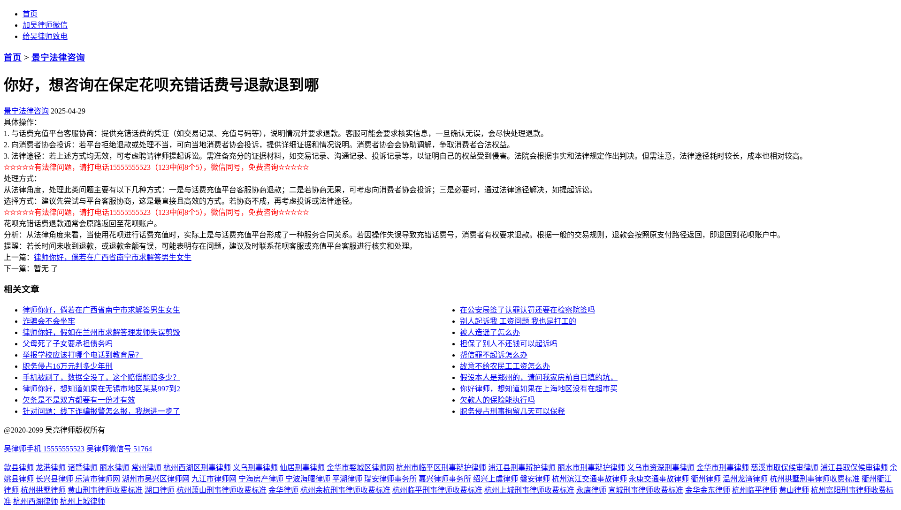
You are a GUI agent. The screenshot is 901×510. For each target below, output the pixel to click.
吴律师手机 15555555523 (44, 449)
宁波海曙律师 (307, 479)
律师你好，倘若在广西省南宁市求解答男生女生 (112, 257)
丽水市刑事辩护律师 (591, 468)
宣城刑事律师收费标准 (645, 490)
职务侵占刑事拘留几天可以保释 (512, 411)
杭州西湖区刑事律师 (197, 468)
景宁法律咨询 (58, 57)
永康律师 (591, 490)
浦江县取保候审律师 (854, 468)
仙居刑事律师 (302, 468)
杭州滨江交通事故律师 (589, 479)
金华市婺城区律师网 (360, 468)
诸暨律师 (83, 468)
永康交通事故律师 (659, 479)
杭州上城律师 (82, 501)
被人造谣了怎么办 (490, 332)
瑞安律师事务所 (390, 479)
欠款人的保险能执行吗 (497, 400)
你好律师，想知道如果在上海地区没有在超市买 (539, 389)
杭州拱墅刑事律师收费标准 (815, 479)
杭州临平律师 (754, 490)
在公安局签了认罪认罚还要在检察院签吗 (527, 310)
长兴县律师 (54, 479)
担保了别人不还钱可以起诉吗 (508, 344)
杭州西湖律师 (35, 501)
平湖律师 (347, 479)
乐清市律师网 (97, 479)
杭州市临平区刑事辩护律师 (441, 468)
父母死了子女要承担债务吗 (68, 344)
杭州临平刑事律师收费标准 (437, 490)
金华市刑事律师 (722, 468)
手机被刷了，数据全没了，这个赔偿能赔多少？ (101, 377)
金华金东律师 (707, 490)
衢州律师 (706, 479)
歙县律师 (19, 468)
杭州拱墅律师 (43, 490)
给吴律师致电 (45, 36)
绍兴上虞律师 (495, 479)
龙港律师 (51, 468)
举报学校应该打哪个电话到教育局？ (83, 355)
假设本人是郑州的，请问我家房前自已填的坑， (539, 377)
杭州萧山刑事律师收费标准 (221, 490)
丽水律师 (114, 468)
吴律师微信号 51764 (119, 449)
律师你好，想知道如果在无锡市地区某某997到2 (101, 389)
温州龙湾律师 (745, 479)
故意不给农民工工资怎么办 (505, 366)
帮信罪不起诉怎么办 (493, 355)
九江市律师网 (214, 479)
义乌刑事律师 (255, 468)
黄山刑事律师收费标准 (105, 490)
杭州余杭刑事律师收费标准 (345, 490)
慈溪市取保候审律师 (784, 468)
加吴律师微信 (45, 25)
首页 (30, 14)
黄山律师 (794, 490)
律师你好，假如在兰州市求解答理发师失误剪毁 (101, 332)
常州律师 (146, 468)
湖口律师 (160, 490)
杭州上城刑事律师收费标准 (529, 490)
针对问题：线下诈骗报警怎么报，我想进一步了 (101, 411)
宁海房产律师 (260, 479)
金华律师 (283, 490)
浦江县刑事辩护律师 (522, 468)
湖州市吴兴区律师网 (156, 479)
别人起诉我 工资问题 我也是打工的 (518, 321)
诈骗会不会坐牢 (49, 321)
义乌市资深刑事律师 (661, 468)
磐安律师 (535, 479)
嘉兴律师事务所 (445, 479)
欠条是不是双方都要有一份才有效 (79, 400)
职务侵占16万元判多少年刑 (68, 366)
